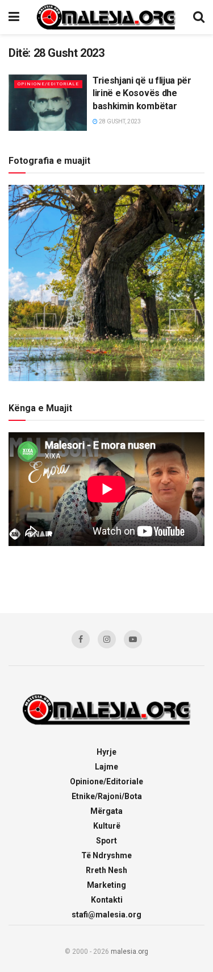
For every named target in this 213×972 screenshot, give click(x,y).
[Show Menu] (14, 17)
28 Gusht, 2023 (119, 121)
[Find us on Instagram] (107, 639)
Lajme (106, 766)
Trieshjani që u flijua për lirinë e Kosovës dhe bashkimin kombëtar (142, 93)
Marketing (106, 885)
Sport (106, 840)
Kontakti (107, 899)
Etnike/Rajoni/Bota (107, 796)
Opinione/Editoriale (48, 83)
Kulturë (106, 825)
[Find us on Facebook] (81, 639)
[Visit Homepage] (106, 17)
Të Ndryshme (106, 855)
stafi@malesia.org (106, 914)
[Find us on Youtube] (133, 639)
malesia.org (129, 952)
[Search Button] (198, 17)
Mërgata (106, 811)
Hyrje (106, 751)
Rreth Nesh (106, 870)
